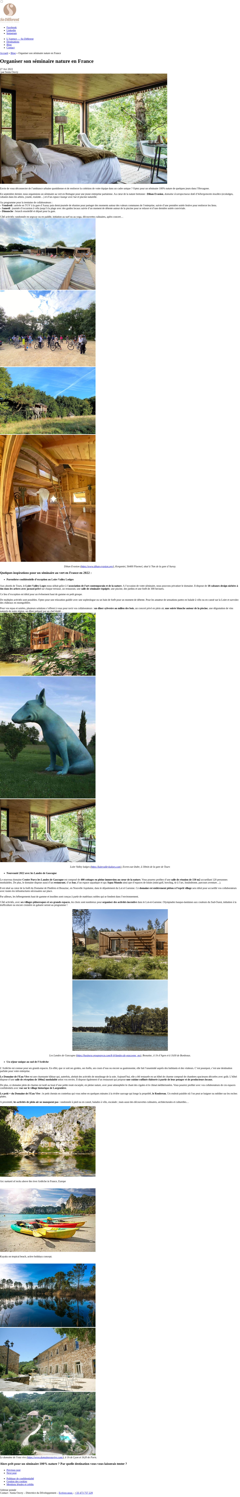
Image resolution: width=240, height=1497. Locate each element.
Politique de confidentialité (20, 1478)
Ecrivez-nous (66, 1492)
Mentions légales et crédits (20, 1484)
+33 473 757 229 (84, 1492)
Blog (9, 44)
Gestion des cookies (17, 1481)
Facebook (12, 27)
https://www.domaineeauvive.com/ (45, 1457)
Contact (11, 47)
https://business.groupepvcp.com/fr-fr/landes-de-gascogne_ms (108, 1055)
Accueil (4, 53)
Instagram (12, 33)
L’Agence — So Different (20, 38)
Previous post (13, 1470)
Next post (11, 1473)
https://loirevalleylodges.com (105, 866)
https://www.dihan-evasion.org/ (97, 566)
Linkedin (11, 30)
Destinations (13, 41)
